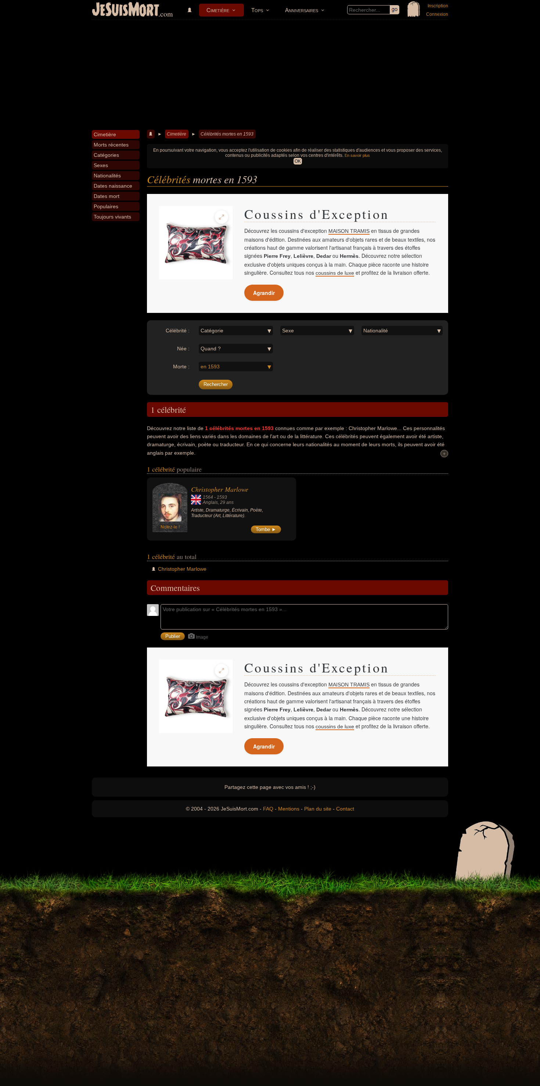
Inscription (438, 5)
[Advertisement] (270, 75)
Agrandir (264, 292)
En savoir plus (357, 155)
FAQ (268, 809)
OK (298, 161)
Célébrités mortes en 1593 (227, 134)
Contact (345, 809)
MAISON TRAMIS (349, 231)
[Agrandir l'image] (221, 217)
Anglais (210, 502)
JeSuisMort (125, 10)
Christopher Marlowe (219, 489)
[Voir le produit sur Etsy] (196, 242)
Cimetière (217, 10)
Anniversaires (301, 10)
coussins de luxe (335, 273)
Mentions (288, 809)
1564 (208, 497)
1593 (222, 497)
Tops (257, 10)
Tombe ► (266, 529)
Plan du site (317, 809)
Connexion (437, 14)
